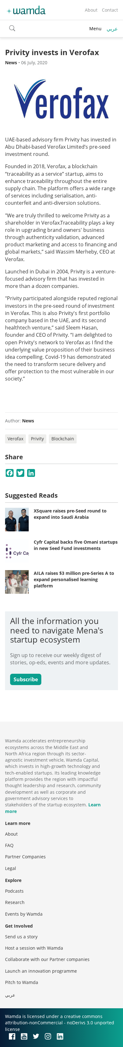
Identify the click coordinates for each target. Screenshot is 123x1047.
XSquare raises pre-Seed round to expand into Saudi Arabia (70, 514)
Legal (10, 868)
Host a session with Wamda (34, 948)
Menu (95, 28)
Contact (110, 10)
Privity (37, 439)
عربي (112, 28)
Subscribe (26, 679)
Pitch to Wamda (21, 982)
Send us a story (21, 937)
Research (15, 902)
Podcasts (14, 891)
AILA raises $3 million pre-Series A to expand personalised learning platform (74, 579)
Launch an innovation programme (41, 971)
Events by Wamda (24, 914)
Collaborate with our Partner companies (47, 959)
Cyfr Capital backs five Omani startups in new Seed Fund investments (76, 545)
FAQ (9, 845)
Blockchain (62, 439)
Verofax (15, 439)
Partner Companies (25, 857)
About (91, 10)
